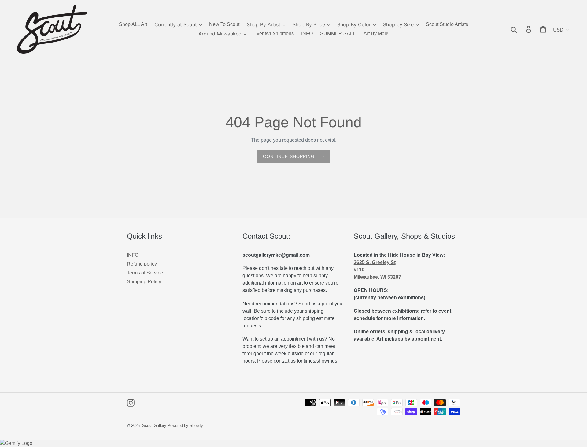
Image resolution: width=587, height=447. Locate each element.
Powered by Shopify (185, 425)
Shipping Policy (144, 281)
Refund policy (142, 263)
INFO (132, 255)
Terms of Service (145, 272)
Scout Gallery (154, 425)
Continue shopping (289, 156)
